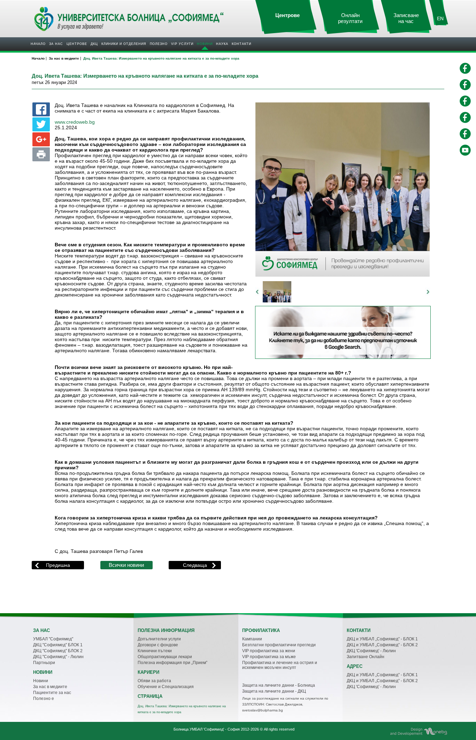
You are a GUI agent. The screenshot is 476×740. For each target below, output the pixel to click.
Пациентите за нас (52, 692)
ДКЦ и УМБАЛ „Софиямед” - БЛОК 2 (382, 644)
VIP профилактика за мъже (269, 656)
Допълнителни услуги (159, 639)
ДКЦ (94, 44)
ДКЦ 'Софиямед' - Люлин (371, 650)
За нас (56, 44)
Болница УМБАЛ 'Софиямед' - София (207, 729)
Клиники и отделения (123, 44)
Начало (38, 44)
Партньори (44, 662)
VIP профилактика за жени (268, 650)
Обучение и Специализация (166, 686)
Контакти (241, 44)
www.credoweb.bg (75, 122)
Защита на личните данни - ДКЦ (274, 691)
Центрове (77, 44)
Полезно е (43, 698)
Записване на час (406, 18)
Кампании (252, 639)
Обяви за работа (154, 680)
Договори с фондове (158, 644)
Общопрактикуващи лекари (165, 656)
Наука (222, 44)
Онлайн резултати (350, 18)
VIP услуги (182, 44)
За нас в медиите (50, 686)
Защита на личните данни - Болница (278, 685)
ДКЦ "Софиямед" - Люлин (58, 656)
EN (440, 18)
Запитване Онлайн (365, 656)
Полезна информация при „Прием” (172, 662)
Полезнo (159, 44)
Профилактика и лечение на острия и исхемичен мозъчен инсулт (279, 665)
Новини (205, 44)
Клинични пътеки (155, 650)
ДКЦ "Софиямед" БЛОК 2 (58, 650)
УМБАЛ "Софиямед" (53, 639)
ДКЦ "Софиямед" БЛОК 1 (58, 644)
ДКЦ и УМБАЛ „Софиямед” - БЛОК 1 (382, 639)
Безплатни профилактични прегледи (279, 644)
